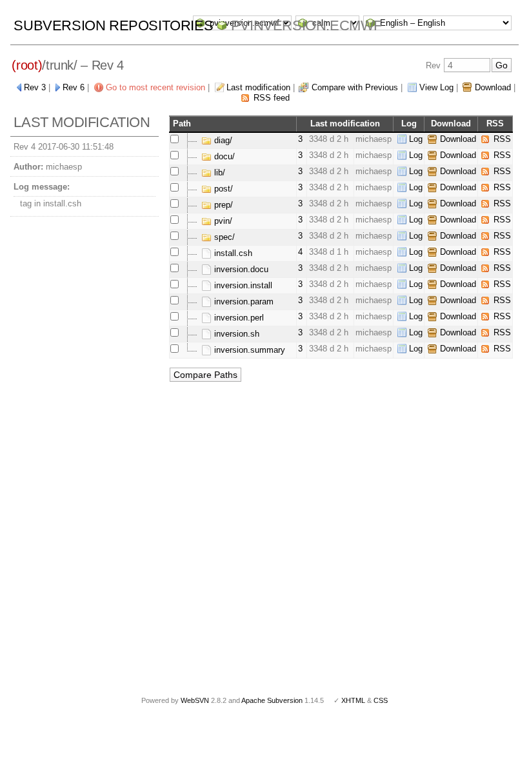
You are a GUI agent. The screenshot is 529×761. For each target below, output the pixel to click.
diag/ (222, 140)
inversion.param (243, 301)
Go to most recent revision (155, 87)
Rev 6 (74, 87)
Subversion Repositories (113, 25)
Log (416, 139)
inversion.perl (238, 317)
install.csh (232, 253)
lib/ (218, 172)
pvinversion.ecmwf (306, 25)
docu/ (223, 156)
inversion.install (242, 285)
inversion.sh (235, 334)
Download (493, 87)
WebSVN (195, 700)
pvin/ (222, 221)
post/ (222, 188)
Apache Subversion (272, 700)
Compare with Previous (355, 87)
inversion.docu (240, 269)
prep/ (222, 205)
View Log (436, 87)
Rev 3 (35, 87)
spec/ (223, 237)
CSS (381, 700)
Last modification (258, 87)
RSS (502, 139)
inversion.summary (248, 350)
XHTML (353, 700)
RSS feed (272, 98)
